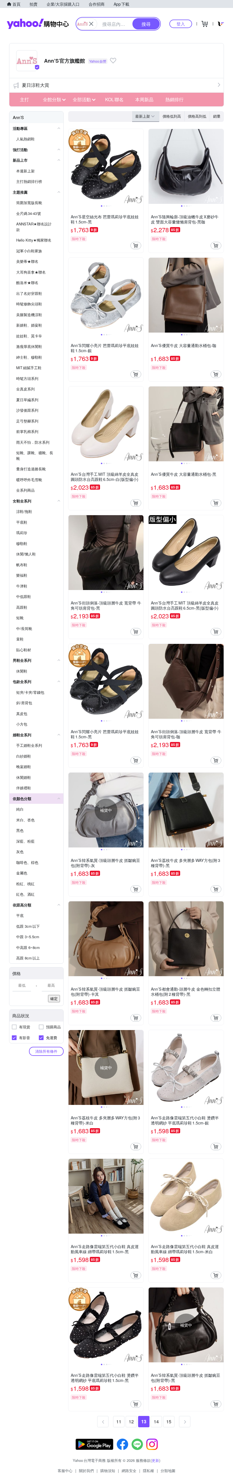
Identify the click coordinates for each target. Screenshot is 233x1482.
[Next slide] (139, 166)
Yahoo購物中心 (38, 24)
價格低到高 (172, 116)
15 (168, 1421)
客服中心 (65, 1470)
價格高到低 (197, 116)
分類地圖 (168, 1470)
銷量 (216, 116)
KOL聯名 (114, 99)
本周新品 (144, 99)
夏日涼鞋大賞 (35, 85)
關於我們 (86, 1470)
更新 (155, 1460)
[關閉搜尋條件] (91, 23)
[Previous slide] (72, 166)
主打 (24, 99)
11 (118, 1421)
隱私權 (148, 1470)
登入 (180, 24)
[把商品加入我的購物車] (135, 245)
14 (156, 1421)
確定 (54, 998)
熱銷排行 (174, 99)
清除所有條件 (46, 1051)
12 (131, 1421)
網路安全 (129, 1470)
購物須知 (107, 1470)
